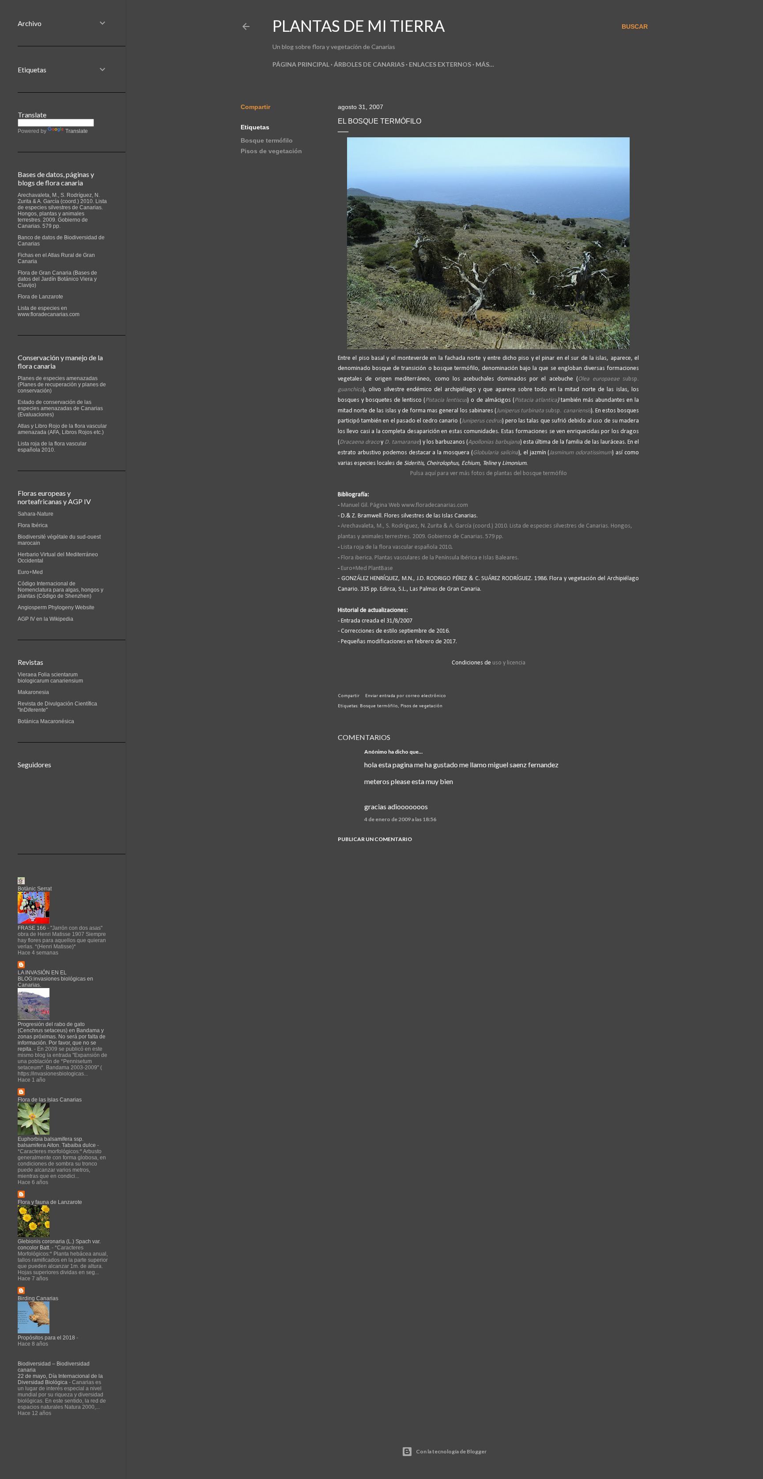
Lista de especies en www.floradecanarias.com (48, 311)
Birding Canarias (38, 1298)
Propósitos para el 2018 (46, 1338)
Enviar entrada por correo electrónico (405, 695)
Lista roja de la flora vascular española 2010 (396, 547)
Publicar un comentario (375, 839)
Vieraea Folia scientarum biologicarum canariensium (50, 678)
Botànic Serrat (35, 889)
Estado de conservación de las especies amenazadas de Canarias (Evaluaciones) (60, 408)
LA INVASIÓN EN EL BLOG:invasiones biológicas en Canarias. (55, 979)
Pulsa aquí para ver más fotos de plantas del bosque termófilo (488, 473)
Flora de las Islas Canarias (50, 1100)
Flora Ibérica (33, 525)
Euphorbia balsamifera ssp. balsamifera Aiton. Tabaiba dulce (57, 1142)
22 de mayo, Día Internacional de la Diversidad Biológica (60, 1379)
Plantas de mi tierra (358, 25)
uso (497, 663)
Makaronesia (33, 692)
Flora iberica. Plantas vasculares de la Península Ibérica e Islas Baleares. (430, 558)
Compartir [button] (255, 106)
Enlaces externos (440, 64)
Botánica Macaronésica (46, 721)
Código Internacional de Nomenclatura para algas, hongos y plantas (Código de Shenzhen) (60, 590)
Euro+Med (30, 572)
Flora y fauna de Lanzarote (50, 1202)
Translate (76, 131)
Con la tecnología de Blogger (451, 1451)
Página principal (300, 64)
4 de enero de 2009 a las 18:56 (400, 819)
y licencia (514, 663)
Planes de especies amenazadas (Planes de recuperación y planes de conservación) (62, 384)
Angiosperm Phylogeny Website (56, 607)
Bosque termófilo (267, 140)
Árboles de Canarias (369, 64)
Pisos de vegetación (271, 151)
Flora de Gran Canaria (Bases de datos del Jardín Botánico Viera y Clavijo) (57, 279)
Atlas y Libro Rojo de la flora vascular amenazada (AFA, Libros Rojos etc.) (62, 429)
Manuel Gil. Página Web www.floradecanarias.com (404, 505)
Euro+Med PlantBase (367, 568)
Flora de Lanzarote (40, 297)
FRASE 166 (32, 928)
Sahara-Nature (35, 514)
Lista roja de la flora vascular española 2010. (52, 447)
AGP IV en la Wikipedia (45, 619)
